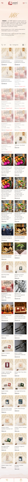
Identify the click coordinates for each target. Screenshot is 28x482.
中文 (26, 3)
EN (23, 3)
